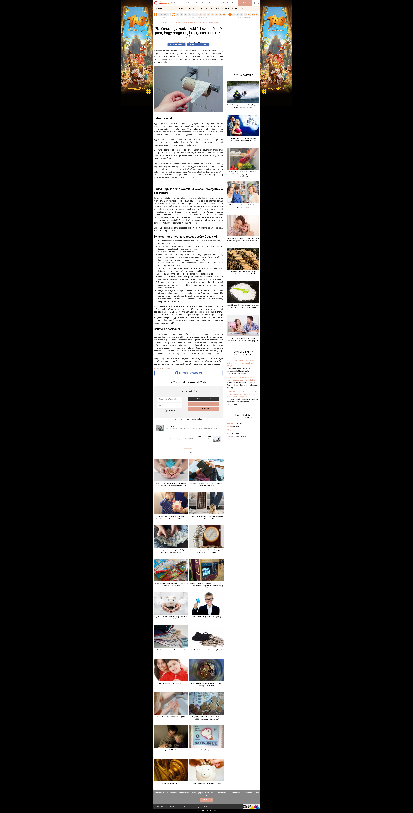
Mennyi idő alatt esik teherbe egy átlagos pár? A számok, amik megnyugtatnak (243, 139)
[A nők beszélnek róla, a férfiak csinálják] (171, 636)
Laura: (236, 437)
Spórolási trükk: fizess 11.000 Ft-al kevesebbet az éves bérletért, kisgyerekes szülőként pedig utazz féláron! (206, 585)
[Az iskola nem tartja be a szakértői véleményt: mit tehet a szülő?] (243, 192)
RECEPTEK (239, 8)
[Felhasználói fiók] (254, 2)
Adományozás (248, 793)
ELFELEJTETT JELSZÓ (204, 404)
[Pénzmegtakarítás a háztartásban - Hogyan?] (206, 770)
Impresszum (159, 793)
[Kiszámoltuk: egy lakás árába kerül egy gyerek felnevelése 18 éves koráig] (206, 536)
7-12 (253, 14)
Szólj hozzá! (176, 45)
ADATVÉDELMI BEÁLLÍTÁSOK (206, 811)
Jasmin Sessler (158, 368)
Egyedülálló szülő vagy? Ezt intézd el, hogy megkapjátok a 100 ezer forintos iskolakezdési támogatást (242, 394)
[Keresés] (257, 2)
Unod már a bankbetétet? (171, 783)
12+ (257, 14)
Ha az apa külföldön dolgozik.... (171, 750)
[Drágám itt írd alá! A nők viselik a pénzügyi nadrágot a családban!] (206, 670)
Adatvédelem (184, 793)
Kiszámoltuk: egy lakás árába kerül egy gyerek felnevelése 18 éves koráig (206, 551)
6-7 (249, 14)
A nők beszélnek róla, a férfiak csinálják (171, 650)
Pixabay (168, 368)
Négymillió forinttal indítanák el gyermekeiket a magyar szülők (171, 617)
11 (220, 14)
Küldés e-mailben (198, 45)
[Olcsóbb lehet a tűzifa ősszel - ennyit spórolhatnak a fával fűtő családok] (243, 259)
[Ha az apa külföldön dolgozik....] (171, 736)
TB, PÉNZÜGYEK (206, 8)
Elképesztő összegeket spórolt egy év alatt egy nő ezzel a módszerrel (206, 484)
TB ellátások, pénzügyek (189, 22)
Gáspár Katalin (180, 42)
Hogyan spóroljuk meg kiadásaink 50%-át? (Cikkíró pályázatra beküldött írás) (207, 717)
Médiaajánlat (172, 793)
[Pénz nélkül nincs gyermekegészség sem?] (171, 703)
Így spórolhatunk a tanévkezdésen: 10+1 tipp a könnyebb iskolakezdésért (171, 584)
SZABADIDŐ (228, 8)
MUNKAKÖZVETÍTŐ (190, 3)
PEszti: (230, 430)
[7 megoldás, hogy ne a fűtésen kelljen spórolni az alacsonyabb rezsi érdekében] (206, 503)
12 (224, 14)
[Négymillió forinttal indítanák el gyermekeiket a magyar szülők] (171, 603)
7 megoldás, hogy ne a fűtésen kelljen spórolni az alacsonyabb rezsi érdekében (206, 517)
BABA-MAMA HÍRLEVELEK (225, 3)
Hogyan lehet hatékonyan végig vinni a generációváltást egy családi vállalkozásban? (192, 428)
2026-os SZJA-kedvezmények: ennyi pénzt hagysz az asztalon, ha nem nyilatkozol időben (171, 484)
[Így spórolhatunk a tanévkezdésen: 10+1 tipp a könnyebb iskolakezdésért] (171, 570)
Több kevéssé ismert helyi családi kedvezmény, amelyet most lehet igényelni (243, 339)
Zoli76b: (233, 427)
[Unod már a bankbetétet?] (171, 770)
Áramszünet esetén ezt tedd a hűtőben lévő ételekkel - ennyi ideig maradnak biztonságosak (243, 174)
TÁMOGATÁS (245, 3)
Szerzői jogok (197, 793)
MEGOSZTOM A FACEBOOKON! (190, 373)
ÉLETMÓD (218, 8)
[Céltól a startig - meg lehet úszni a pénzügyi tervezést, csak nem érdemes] (206, 603)
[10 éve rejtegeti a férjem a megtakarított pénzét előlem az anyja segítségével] (171, 536)
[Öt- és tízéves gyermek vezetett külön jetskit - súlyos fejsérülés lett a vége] (243, 92)
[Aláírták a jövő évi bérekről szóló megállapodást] (206, 636)
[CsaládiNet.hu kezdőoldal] (161, 2)
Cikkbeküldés (235, 793)
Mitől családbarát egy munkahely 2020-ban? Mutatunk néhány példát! (189, 439)
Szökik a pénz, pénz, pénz (206, 750)
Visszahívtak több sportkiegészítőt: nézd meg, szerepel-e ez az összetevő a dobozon (243, 306)
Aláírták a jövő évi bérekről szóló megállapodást (207, 650)
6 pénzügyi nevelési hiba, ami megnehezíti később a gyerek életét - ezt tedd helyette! (171, 517)
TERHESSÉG (171, 8)
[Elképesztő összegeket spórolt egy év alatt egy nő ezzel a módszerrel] (206, 470)
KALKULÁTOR (206, 3)
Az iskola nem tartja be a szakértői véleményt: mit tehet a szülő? (243, 206)
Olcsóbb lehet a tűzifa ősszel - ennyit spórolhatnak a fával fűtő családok (243, 273)
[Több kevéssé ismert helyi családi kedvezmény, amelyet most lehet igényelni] (243, 325)
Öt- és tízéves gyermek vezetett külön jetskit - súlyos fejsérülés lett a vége (243, 106)
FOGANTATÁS (160, 8)
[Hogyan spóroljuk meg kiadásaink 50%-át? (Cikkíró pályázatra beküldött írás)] (206, 703)
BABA (181, 8)
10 (216, 14)
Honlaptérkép (210, 793)
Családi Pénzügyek (210, 22)
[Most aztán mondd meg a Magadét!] (171, 670)
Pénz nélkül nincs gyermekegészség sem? (171, 716)
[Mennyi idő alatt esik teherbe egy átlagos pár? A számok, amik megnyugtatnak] (243, 125)
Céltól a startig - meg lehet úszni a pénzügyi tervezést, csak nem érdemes (206, 617)
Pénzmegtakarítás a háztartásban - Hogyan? (206, 783)
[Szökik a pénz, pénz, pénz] (206, 736)
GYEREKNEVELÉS (191, 8)
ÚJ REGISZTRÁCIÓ (203, 409)
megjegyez (171, 410)
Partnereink (222, 793)
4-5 (245, 14)
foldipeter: (235, 423)
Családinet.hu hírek (167, 22)
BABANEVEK (249, 8)
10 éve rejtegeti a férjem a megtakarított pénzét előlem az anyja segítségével (171, 551)
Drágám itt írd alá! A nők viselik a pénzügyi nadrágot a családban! (206, 684)
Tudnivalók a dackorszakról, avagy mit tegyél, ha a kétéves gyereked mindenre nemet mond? (243, 239)
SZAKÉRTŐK (175, 3)
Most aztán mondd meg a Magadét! (171, 683)
